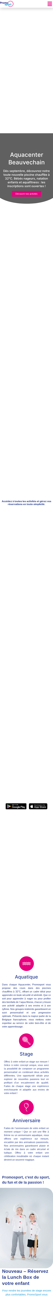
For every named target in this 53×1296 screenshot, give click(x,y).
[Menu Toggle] (50, 3)
